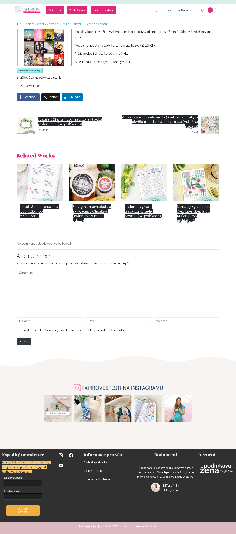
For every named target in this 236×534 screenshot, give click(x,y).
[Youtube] (60, 465)
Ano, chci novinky (23, 510)
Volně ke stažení (72, 24)
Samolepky (54, 24)
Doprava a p (90, 471)
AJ (20, 24)
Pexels (152, 526)
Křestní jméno (11, 491)
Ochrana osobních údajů (98, 479)
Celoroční (29, 24)
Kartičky (41, 24)
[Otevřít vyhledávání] (202, 10)
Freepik (139, 526)
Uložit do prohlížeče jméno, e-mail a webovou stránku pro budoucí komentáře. (74, 330)
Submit (24, 341)
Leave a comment (97, 24)
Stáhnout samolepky (29, 70)
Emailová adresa (13, 478)
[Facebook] (71, 455)
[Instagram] (60, 455)
